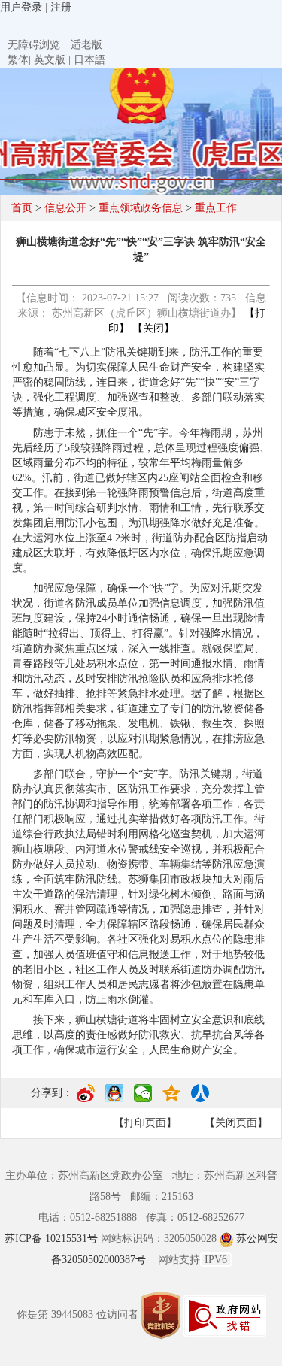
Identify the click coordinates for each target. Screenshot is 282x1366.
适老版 (86, 44)
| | (56, 59)
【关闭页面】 (236, 1122)
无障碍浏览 (34, 44)
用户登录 (21, 7)
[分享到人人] (200, 1099)
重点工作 (216, 208)
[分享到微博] (86, 1099)
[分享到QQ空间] (171, 1099)
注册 (60, 7)
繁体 (18, 59)
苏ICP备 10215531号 (53, 1238)
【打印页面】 (145, 1122)
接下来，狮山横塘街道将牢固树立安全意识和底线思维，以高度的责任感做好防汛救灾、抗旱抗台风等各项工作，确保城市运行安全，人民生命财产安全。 (138, 1035)
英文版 (49, 59)
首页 (21, 208)
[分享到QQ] (114, 1099)
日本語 (89, 59)
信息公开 (65, 208)
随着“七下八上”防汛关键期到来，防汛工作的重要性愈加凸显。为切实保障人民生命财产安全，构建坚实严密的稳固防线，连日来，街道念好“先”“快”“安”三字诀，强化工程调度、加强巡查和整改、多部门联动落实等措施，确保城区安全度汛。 (138, 382)
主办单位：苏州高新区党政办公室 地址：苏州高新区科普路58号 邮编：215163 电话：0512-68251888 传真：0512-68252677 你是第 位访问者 (141, 1245)
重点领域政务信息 (141, 208)
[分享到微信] (143, 1099)
